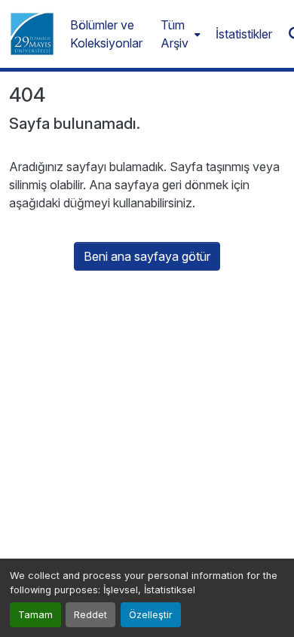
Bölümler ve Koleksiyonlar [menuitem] (106, 34)
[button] (32, 34)
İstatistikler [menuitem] (244, 33)
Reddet (90, 614)
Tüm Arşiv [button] (174, 34)
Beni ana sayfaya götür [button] (147, 256)
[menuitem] (179, 34)
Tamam (35, 614)
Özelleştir (151, 614)
